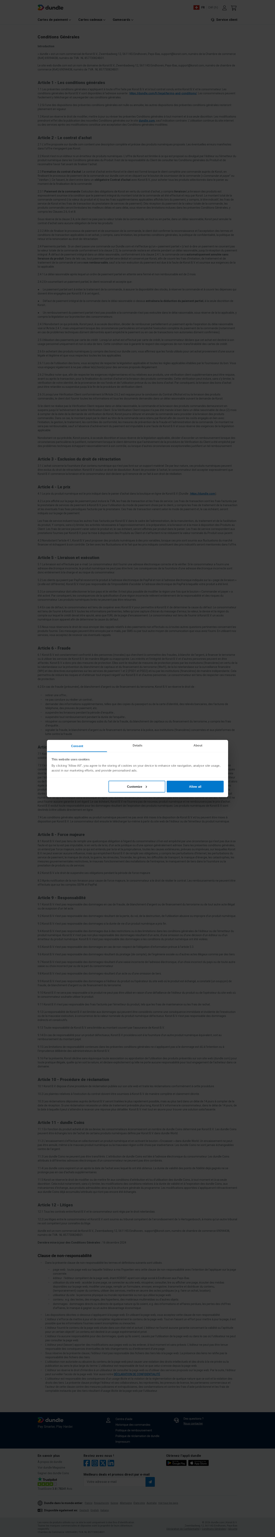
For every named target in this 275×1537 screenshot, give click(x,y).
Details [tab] (138, 745)
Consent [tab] (77, 746)
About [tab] (197, 745)
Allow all (195, 786)
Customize (134, 786)
